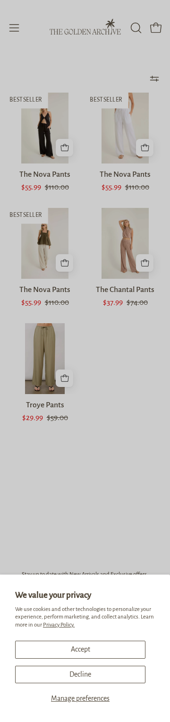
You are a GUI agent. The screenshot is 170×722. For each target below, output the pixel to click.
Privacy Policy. (59, 625)
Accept (80, 649)
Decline (80, 674)
